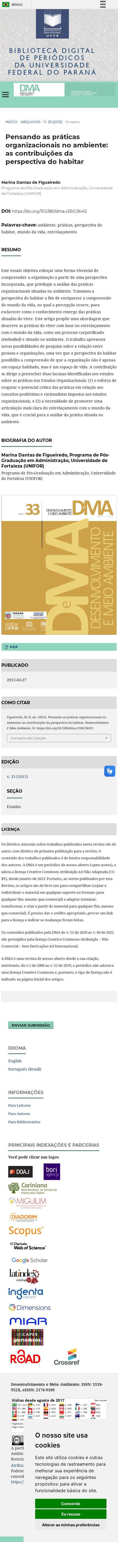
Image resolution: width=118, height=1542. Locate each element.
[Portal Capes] (27, 1336)
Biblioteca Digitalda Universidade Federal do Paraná (52, 61)
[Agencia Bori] (52, 1171)
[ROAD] (25, 1356)
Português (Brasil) (24, 1069)
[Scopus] (26, 1230)
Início (11, 122)
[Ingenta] (25, 1293)
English (15, 1060)
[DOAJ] (20, 1171)
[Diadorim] (23, 1216)
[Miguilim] (27, 1202)
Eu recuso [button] (70, 1514)
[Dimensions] (29, 1307)
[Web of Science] (28, 1245)
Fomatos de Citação (28, 738)
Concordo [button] (70, 1503)
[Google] (29, 1259)
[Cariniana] (32, 1187)
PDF (13, 647)
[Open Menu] (5, 94)
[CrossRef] (66, 1356)
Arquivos (30, 122)
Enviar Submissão (31, 1025)
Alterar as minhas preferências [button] (71, 1524)
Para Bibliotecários (24, 1121)
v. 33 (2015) (53, 122)
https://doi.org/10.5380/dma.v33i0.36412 (49, 211)
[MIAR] (28, 1321)
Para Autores (19, 1113)
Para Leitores (19, 1105)
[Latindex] (24, 1276)
